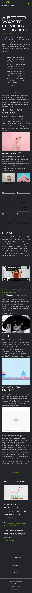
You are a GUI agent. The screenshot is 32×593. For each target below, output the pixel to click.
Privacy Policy (16, 565)
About (16, 570)
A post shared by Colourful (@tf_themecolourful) (15, 430)
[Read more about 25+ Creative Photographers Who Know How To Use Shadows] (16, 492)
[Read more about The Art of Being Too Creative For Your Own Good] (16, 524)
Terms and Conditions (16, 568)
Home (16, 563)
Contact (16, 572)
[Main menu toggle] (28, 4)
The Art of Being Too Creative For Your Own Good (15, 533)
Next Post (16, 472)
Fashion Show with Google (11, 290)
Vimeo (13, 292)
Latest (5, 517)
